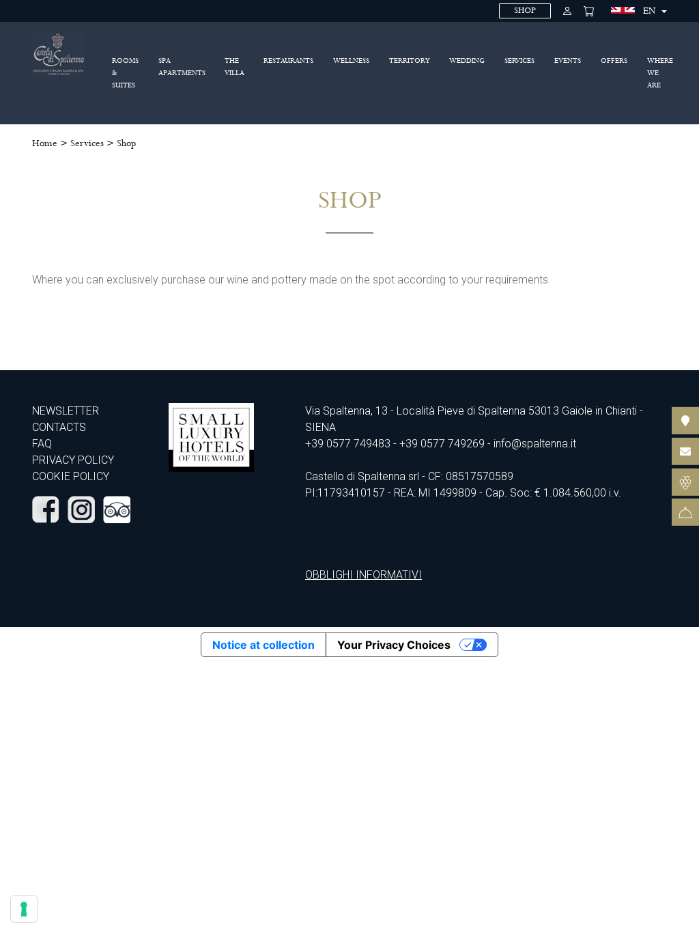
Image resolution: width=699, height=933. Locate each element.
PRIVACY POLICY (73, 460)
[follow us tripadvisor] (116, 508)
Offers (614, 61)
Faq (42, 443)
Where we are (660, 73)
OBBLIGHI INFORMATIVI (363, 574)
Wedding (467, 61)
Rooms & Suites (125, 73)
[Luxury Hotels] (211, 436)
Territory (409, 61)
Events (567, 61)
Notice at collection (263, 645)
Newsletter (65, 410)
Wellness (351, 61)
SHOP (525, 10)
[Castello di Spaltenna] (59, 54)
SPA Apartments (181, 67)
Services (519, 61)
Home (44, 143)
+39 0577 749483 (347, 443)
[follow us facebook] (45, 508)
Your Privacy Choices (394, 645)
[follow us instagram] (81, 508)
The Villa (234, 67)
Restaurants (288, 61)
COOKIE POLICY (70, 476)
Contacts (59, 427)
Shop (126, 143)
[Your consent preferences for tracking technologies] (24, 909)
